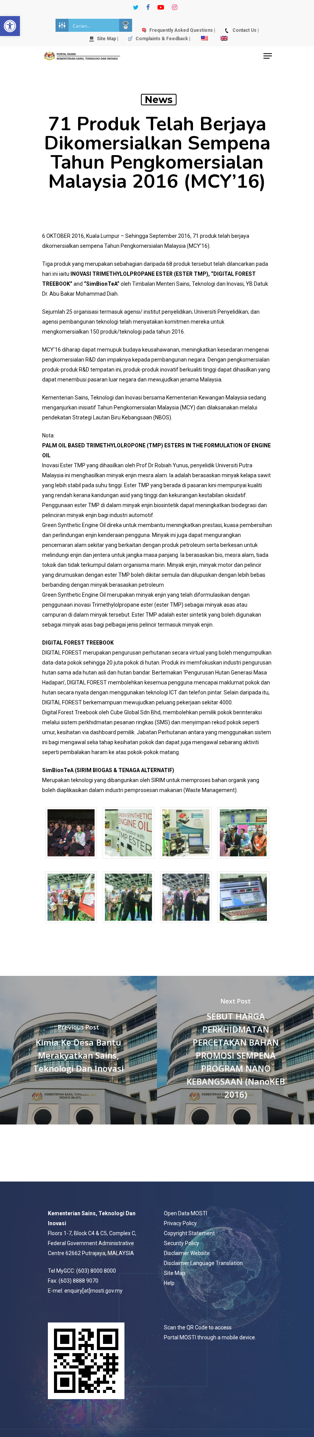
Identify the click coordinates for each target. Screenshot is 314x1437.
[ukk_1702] (186, 862)
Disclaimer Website (187, 1253)
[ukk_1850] (71, 926)
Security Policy (181, 1243)
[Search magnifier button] (125, 25)
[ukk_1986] (243, 926)
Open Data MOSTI (185, 1213)
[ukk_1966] (186, 926)
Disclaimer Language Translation (203, 1263)
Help (169, 1283)
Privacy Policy (180, 1223)
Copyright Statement (189, 1233)
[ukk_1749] (243, 862)
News (159, 99)
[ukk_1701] (128, 862)
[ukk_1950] (128, 926)
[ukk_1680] (71, 862)
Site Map (174, 1273)
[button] (10, 26)
